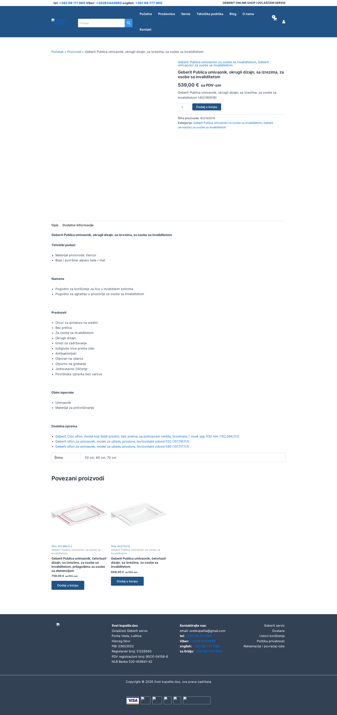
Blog (233, 14)
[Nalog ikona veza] (284, 21)
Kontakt (145, 29)
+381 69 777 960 (148, 3)
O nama (248, 14)
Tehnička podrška (210, 14)
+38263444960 (109, 3)
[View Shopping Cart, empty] (274, 21)
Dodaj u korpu (206, 107)
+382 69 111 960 (72, 3)
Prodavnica (166, 14)
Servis (185, 14)
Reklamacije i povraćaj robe (264, 646)
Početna (146, 14)
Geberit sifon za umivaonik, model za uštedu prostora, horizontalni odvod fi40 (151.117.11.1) (122, 446)
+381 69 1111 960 (208, 651)
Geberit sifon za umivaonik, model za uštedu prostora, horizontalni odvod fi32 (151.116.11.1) (122, 441)
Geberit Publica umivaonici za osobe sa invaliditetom (217, 62)
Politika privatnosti (271, 641)
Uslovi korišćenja (272, 636)
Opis (55, 225)
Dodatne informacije (78, 225)
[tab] (55, 225)
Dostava (278, 631)
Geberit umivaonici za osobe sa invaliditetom (223, 63)
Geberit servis (274, 625)
